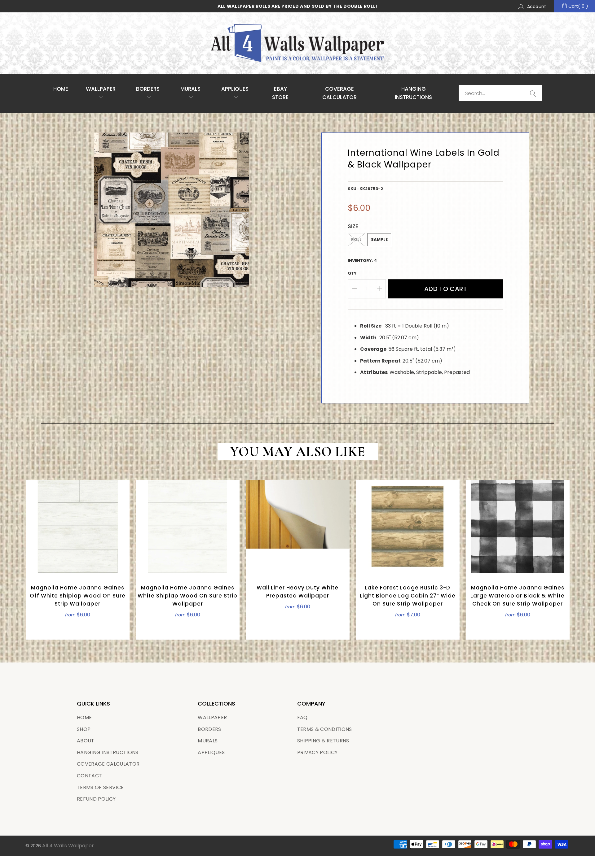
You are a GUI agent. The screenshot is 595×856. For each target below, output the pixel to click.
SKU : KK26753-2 (365, 189)
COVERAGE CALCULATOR (339, 93)
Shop (83, 729)
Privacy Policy (317, 752)
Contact (89, 775)
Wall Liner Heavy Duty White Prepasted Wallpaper (298, 526)
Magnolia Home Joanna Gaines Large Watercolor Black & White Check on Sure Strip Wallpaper (518, 526)
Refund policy (96, 798)
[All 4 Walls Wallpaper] (297, 43)
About (86, 740)
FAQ (302, 717)
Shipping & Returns (323, 740)
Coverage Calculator (108, 763)
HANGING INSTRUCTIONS (413, 93)
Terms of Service (100, 787)
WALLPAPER (101, 89)
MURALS (190, 89)
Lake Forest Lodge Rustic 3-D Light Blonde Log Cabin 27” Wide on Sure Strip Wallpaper (408, 526)
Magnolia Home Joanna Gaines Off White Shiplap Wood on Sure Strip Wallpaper (78, 526)
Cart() (577, 6)
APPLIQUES (235, 89)
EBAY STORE (280, 93)
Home (60, 89)
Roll (356, 239)
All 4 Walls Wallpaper (68, 845)
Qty (352, 273)
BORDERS (209, 729)
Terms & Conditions (324, 729)
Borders (148, 89)
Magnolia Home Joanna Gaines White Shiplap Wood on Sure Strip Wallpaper (188, 526)
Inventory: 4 (362, 260)
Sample (379, 239)
